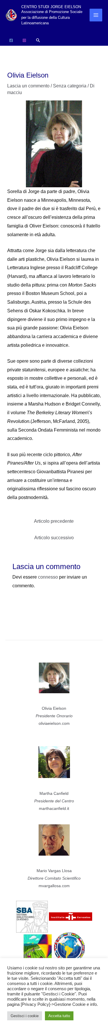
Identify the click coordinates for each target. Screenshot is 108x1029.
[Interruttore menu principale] (96, 15)
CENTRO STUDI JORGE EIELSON (51, 7)
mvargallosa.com (54, 885)
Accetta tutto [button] (59, 1016)
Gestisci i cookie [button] (25, 1016)
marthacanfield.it (54, 808)
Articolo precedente (54, 521)
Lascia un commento (28, 85)
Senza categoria (69, 85)
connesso (48, 577)
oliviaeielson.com (54, 723)
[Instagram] (24, 40)
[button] (38, 40)
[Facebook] (11, 40)
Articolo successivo (54, 537)
